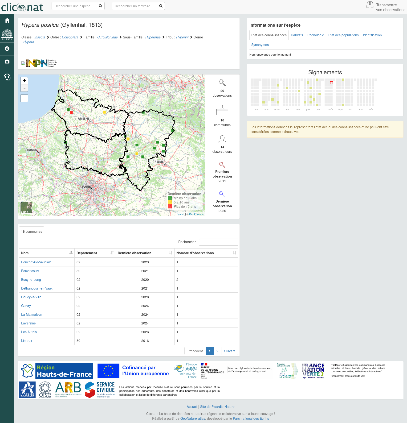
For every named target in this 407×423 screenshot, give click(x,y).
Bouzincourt (30, 270)
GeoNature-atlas (192, 418)
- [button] (24, 88)
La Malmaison (31, 314)
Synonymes (260, 44)
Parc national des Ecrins (251, 418)
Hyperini (182, 37)
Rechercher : (188, 241)
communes (31, 231)
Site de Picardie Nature (217, 406)
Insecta (39, 37)
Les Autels (29, 331)
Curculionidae (107, 37)
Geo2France (196, 214)
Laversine (28, 323)
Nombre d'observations (195, 252)
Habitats (297, 35)
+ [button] (24, 81)
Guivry (26, 305)
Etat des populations (343, 35)
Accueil (192, 406)
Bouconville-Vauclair (36, 262)
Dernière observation (134, 252)
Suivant (229, 350)
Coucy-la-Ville (31, 296)
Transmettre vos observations (390, 7)
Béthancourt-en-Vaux (37, 288)
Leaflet (180, 214)
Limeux (26, 340)
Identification (372, 35)
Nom (24, 252)
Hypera (28, 41)
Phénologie (315, 35)
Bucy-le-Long (31, 279)
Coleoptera (70, 37)
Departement (87, 252)
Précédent (195, 350)
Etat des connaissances (269, 35)
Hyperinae (153, 37)
